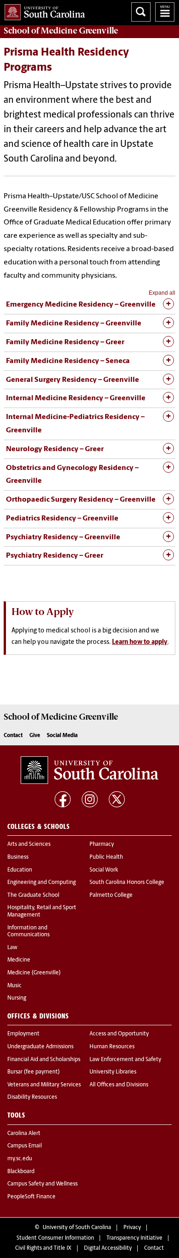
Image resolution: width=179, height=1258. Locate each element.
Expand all (162, 293)
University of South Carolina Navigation (164, 12)
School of (61, 31)
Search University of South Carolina (141, 12)
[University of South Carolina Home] (42, 10)
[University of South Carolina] (89, 770)
